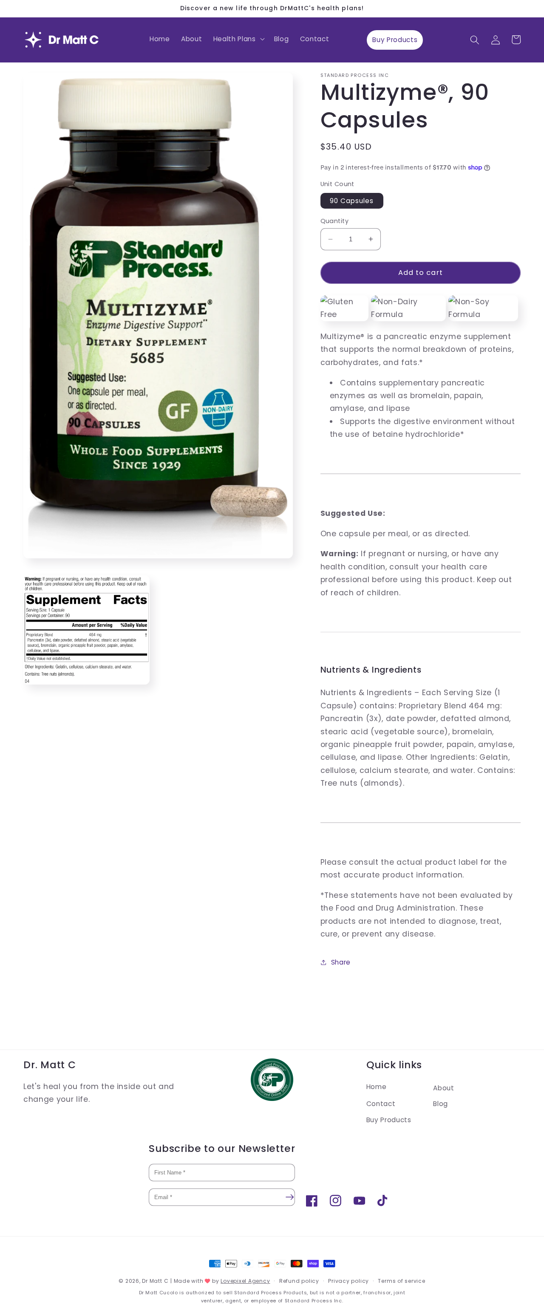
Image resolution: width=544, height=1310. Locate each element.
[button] (238, 39)
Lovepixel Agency (245, 1281)
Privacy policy (348, 1281)
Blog (440, 1103)
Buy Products (388, 1119)
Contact (381, 1103)
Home (376, 1086)
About (443, 1088)
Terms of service (401, 1281)
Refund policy (299, 1281)
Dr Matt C (155, 1281)
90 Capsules (352, 200)
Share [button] (341, 962)
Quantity (334, 221)
